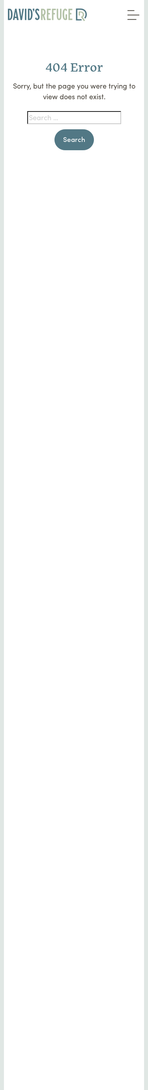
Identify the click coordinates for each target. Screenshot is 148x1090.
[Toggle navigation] (131, 12)
